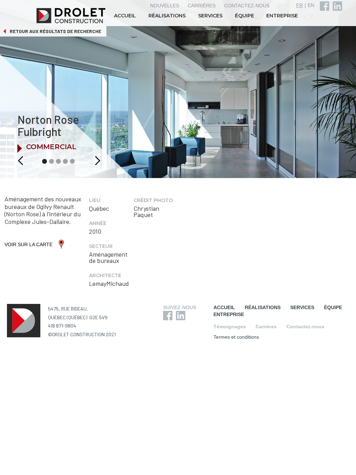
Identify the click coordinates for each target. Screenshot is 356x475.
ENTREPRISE (282, 16)
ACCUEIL (125, 16)
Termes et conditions (236, 337)
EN (311, 5)
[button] (13, 160)
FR (299, 5)
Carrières (266, 326)
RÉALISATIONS (167, 16)
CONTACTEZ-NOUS (246, 5)
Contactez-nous (305, 326)
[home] (71, 15)
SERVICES (210, 16)
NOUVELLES (164, 5)
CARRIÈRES (202, 5)
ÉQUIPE (244, 16)
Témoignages (229, 326)
